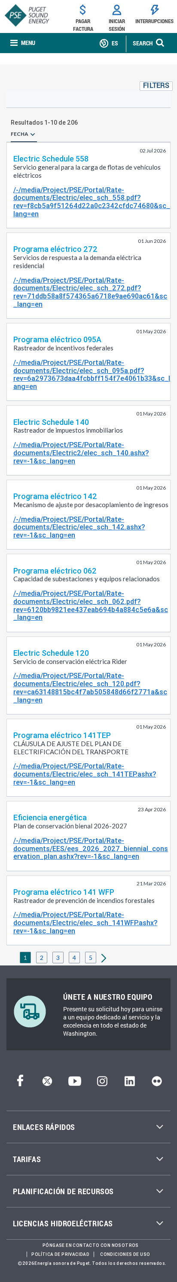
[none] (22, 43)
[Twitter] (47, 1083)
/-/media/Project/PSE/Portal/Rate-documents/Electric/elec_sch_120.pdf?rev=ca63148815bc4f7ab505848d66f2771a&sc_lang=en (90, 688)
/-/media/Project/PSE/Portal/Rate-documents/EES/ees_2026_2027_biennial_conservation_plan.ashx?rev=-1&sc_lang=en (90, 849)
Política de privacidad (60, 1254)
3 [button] (58, 957)
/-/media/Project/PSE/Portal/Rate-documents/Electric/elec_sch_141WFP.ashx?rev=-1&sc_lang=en (85, 923)
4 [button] (74, 957)
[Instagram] (102, 1083)
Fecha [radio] (19, 134)
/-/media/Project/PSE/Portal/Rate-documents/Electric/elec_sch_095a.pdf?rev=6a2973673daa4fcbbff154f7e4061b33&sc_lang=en (91, 375)
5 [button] (90, 957)
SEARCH (143, 43)
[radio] (33, 134)
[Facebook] (20, 1083)
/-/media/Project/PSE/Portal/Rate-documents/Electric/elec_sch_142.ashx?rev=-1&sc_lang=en (79, 527)
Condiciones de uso (125, 1254)
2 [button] (41, 957)
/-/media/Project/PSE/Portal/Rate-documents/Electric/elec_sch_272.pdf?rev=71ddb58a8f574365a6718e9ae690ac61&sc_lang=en (90, 292)
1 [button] (25, 957)
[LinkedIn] (129, 1083)
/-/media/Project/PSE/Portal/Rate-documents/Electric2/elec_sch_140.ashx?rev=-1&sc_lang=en (81, 453)
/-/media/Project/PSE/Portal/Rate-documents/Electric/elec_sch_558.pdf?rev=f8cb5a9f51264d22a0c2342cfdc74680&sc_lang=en (91, 202)
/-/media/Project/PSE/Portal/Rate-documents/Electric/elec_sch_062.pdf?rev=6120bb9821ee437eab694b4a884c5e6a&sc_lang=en (90, 605)
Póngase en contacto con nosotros (91, 1245)
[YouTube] (74, 1083)
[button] (156, 86)
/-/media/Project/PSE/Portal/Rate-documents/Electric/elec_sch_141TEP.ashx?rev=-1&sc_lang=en (84, 774)
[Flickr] (157, 1083)
